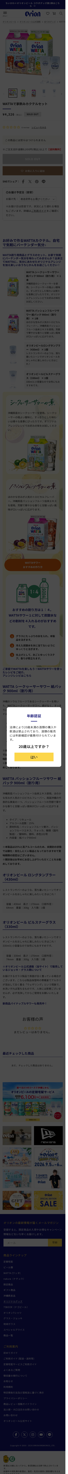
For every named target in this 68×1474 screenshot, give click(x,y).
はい (34, 757)
